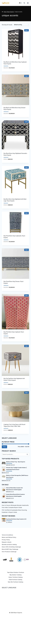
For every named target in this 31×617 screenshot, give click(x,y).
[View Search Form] (24, 3)
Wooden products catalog (9, 544)
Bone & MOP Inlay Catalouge (10, 549)
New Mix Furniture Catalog (15, 582)
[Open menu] (27, 3)
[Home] (2, 11)
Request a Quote (6, 542)
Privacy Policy (6, 539)
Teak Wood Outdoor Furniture (15, 572)
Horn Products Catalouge (9, 551)
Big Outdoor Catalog (15, 575)
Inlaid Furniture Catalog (15, 579)
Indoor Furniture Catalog (15, 577)
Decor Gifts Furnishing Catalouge (11, 547)
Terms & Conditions (7, 535)
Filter (4, 447)
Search (27, 454)
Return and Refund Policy (9, 537)
